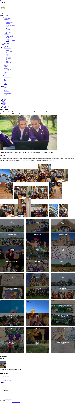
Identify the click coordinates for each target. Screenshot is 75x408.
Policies (7, 26)
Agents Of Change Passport (7, 93)
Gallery (5, 95)
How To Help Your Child (7, 69)
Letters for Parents (6, 91)
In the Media (5, 94)
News (3, 86)
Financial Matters (8, 24)
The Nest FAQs (6, 46)
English (7, 52)
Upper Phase (5, 66)
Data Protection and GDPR (9, 22)
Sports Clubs (7, 39)
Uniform (5, 83)
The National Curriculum (7, 48)
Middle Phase (6, 65)
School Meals (6, 82)
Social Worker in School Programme (11, 40)
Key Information (6, 21)
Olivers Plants (7, 41)
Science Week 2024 (8, 62)
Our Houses (5, 72)
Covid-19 (7, 30)
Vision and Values (6, 19)
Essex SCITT (7, 38)
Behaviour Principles (8, 32)
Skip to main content (3, 0)
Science (7, 60)
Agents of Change (4, 92)
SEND (6, 28)
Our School (3, 17)
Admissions (3, 85)
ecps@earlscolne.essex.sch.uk (8, 399)
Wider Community (6, 34)
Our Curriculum (4, 99)
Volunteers (5, 42)
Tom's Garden (6, 74)
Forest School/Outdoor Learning (8, 67)
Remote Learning (4, 107)
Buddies (5, 73)
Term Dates (5, 33)
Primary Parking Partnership (9, 36)
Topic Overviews (4, 100)
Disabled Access (8, 23)
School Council (6, 71)
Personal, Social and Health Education (11, 56)
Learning (3, 47)
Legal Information (8, 400)
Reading (7, 59)
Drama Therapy (8, 37)
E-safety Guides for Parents (7, 77)
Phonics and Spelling (8, 57)
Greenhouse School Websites (16, 402)
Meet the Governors (8, 31)
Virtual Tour (5, 84)
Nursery (3, 44)
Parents (3, 75)
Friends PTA (5, 80)
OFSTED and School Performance (10, 25)
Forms (5, 79)
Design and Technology (9, 51)
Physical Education (8, 58)
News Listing (6, 90)
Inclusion (3, 104)
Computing (7, 50)
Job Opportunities (6, 43)
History (7, 53)
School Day (5, 20)
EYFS (5, 63)
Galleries (5, 89)
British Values (6, 68)
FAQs (4, 78)
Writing (7, 61)
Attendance (5, 76)
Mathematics (7, 55)
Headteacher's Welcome (7, 18)
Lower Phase (5, 64)
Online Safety (6, 81)
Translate (7, 15)
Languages (7, 54)
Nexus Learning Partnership (9, 35)
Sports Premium (8, 29)
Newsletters (5, 87)
